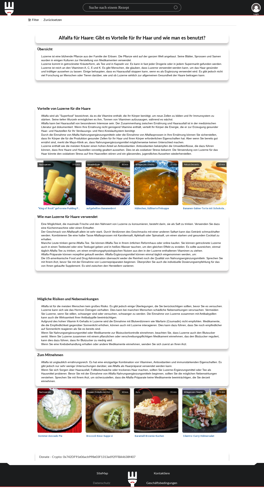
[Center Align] (177, 6)
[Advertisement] (132, 93)
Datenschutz (101, 483)
